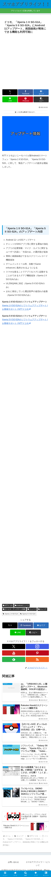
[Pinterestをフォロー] (37, 653)
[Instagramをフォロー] (37, 646)
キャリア (43, 609)
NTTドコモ (9, 605)
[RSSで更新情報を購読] (37, 659)
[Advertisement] (25, 61)
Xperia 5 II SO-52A (28, 614)
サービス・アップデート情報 (15, 609)
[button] (41, 99)
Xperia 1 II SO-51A (11, 614)
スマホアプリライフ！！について (38, 863)
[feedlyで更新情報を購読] (13, 659)
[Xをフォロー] (13, 646)
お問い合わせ (13, 862)
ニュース (33, 609)
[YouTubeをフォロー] (13, 653)
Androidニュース (23, 605)
